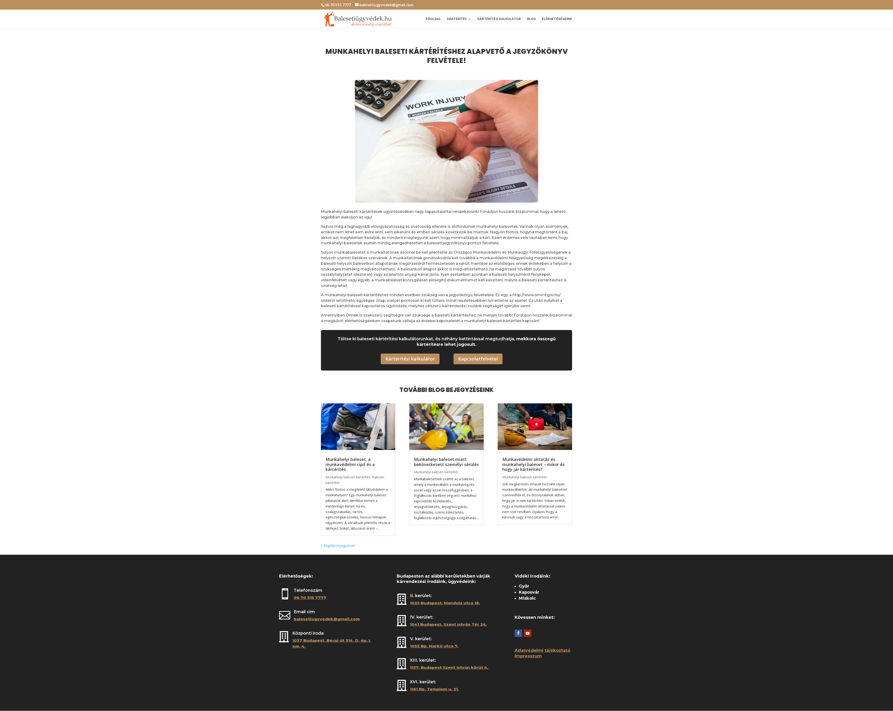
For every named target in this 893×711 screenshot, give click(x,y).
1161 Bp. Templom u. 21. (434, 689)
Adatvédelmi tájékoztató (542, 650)
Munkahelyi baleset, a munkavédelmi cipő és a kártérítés (350, 464)
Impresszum (528, 656)
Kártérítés (457, 19)
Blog (531, 19)
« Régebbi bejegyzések (338, 545)
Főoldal (433, 19)
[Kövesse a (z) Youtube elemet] (527, 633)
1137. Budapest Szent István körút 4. (449, 667)
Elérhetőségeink (557, 19)
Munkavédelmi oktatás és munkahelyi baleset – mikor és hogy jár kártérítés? (533, 464)
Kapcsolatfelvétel (478, 359)
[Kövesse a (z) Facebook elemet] (518, 633)
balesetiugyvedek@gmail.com (327, 619)
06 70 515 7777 (338, 4)
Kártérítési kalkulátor (499, 19)
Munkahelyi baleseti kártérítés (348, 477)
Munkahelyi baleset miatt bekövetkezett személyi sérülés (446, 461)
